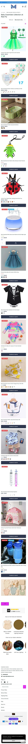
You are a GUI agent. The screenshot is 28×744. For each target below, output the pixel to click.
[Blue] (4, 165)
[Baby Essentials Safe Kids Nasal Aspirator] (13, 477)
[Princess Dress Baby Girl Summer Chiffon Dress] (13, 258)
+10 (14, 495)
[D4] (2, 423)
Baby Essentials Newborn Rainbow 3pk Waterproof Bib (11, 88)
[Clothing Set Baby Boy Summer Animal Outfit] (13, 441)
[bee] (10, 202)
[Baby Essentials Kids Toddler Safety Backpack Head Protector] (13, 146)
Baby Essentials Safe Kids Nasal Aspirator (9, 491)
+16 (14, 423)
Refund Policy (4, 693)
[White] (4, 128)
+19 (14, 386)
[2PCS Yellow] (8, 495)
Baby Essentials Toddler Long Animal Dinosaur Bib (10, 419)
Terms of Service (4, 698)
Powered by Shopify (19, 716)
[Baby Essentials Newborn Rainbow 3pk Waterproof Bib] (13, 74)
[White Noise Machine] (2, 239)
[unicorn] (8, 387)
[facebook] (7, 682)
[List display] (25, 23)
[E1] (8, 423)
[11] (4, 92)
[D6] (6, 423)
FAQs (2, 701)
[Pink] (6, 277)
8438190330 (5, 674)
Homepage (3, 12)
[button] (5, 242)
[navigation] (1, 2)
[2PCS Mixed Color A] (2, 495)
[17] (2, 92)
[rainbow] (4, 387)
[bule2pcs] (2, 572)
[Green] (2, 128)
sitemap (3, 710)
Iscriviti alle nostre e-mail (6, 684)
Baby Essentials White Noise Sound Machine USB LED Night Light (13, 234)
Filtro (5, 603)
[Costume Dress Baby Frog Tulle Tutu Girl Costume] (13, 38)
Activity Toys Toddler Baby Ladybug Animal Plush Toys (11, 198)
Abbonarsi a (24, 686)
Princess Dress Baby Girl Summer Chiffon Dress (10, 272)
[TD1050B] (2, 532)
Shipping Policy (4, 696)
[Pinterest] (1, 682)
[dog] (6, 387)
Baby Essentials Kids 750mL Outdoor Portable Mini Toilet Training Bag (13, 566)
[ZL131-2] (2, 351)
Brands (2, 707)
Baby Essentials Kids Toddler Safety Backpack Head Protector (13, 160)
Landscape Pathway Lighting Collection (19, 632)
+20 (14, 92)
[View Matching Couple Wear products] (7, 645)
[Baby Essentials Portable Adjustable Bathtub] (13, 110)
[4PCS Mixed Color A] (10, 495)
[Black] (2, 313)
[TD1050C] (4, 532)
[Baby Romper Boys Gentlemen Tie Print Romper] (13, 295)
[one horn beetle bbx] (12, 202)
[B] (4, 56)
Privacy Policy (4, 690)
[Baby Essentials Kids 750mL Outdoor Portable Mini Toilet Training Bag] (13, 551)
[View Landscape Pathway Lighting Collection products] (19, 625)
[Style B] (4, 202)
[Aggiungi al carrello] (16, 243)
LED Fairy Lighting (18, 652)
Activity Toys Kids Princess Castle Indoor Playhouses (11, 527)
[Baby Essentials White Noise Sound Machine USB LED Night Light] (13, 220)
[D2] (12, 423)
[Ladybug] (2, 202)
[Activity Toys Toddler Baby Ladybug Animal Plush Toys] (13, 184)
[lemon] (2, 387)
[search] (4, 6)
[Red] (6, 165)
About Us (3, 704)
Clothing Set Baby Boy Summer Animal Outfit (9, 455)
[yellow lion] (10, 387)
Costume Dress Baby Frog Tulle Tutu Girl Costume (10, 52)
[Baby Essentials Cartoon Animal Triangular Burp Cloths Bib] (13, 369)
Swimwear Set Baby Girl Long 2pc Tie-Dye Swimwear (11, 346)
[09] (8, 92)
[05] (12, 92)
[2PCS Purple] (6, 495)
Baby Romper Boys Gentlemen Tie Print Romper (10, 310)
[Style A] (6, 202)
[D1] (10, 423)
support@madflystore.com (8, 676)
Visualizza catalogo (2, 6)
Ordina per (11, 19)
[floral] (12, 387)
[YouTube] (4, 682)
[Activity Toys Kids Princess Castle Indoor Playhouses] (13, 513)
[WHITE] (4, 459)
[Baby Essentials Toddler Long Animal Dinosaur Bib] (13, 405)
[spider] (8, 202)
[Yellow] (8, 459)
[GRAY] (4, 277)
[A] (2, 56)
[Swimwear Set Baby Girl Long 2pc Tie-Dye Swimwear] (13, 331)
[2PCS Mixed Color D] (12, 495)
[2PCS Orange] (4, 495)
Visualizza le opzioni (13, 59)
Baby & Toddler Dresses (7, 632)
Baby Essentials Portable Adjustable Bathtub (9, 124)
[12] (6, 92)
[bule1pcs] (4, 572)
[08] (10, 92)
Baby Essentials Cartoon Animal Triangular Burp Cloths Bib (12, 383)
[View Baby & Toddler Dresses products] (7, 625)
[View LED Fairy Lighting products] (19, 645)
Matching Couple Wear (7, 653)
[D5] (4, 423)
